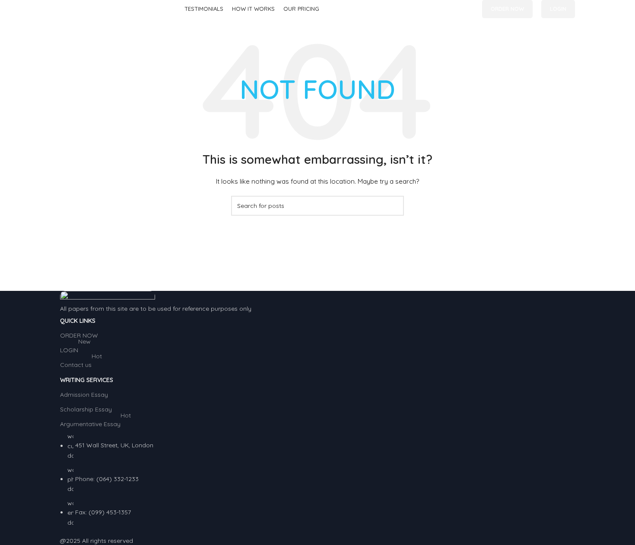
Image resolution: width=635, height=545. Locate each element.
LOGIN (558, 8)
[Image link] (107, 296)
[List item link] (317, 479)
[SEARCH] (394, 206)
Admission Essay (84, 394)
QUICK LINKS (77, 321)
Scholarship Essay (86, 409)
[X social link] (459, 9)
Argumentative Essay (95, 422)
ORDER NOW (507, 8)
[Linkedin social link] (468, 9)
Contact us (81, 363)
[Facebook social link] (449, 9)
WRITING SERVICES (86, 380)
